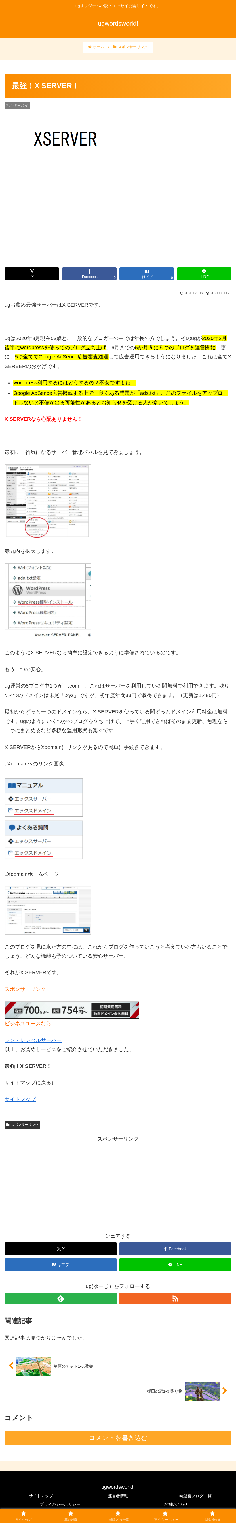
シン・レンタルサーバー (33, 1040)
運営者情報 (118, 1496)
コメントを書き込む (118, 1437)
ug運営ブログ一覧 (195, 1496)
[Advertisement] (118, 1183)
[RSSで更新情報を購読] (175, 1298)
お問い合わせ (176, 1504)
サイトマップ (20, 1099)
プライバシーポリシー (60, 1504)
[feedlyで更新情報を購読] (61, 1298)
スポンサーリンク (25, 1125)
